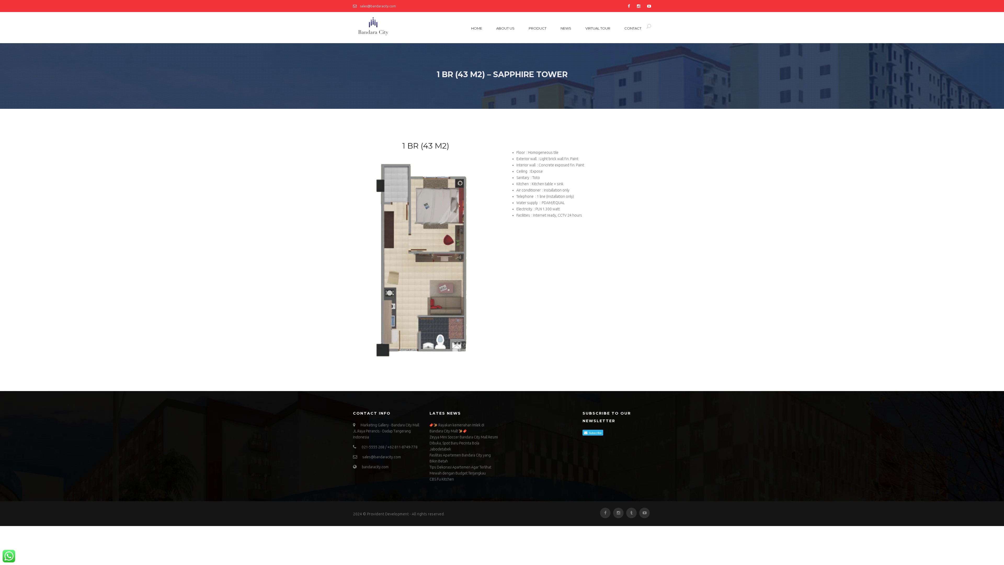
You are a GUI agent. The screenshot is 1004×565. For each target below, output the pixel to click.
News (566, 28)
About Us (505, 28)
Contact (632, 28)
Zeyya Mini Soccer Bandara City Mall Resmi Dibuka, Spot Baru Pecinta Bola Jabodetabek (464, 443)
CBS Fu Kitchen (442, 479)
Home (476, 28)
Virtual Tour (597, 28)
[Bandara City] (388, 26)
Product (537, 28)
